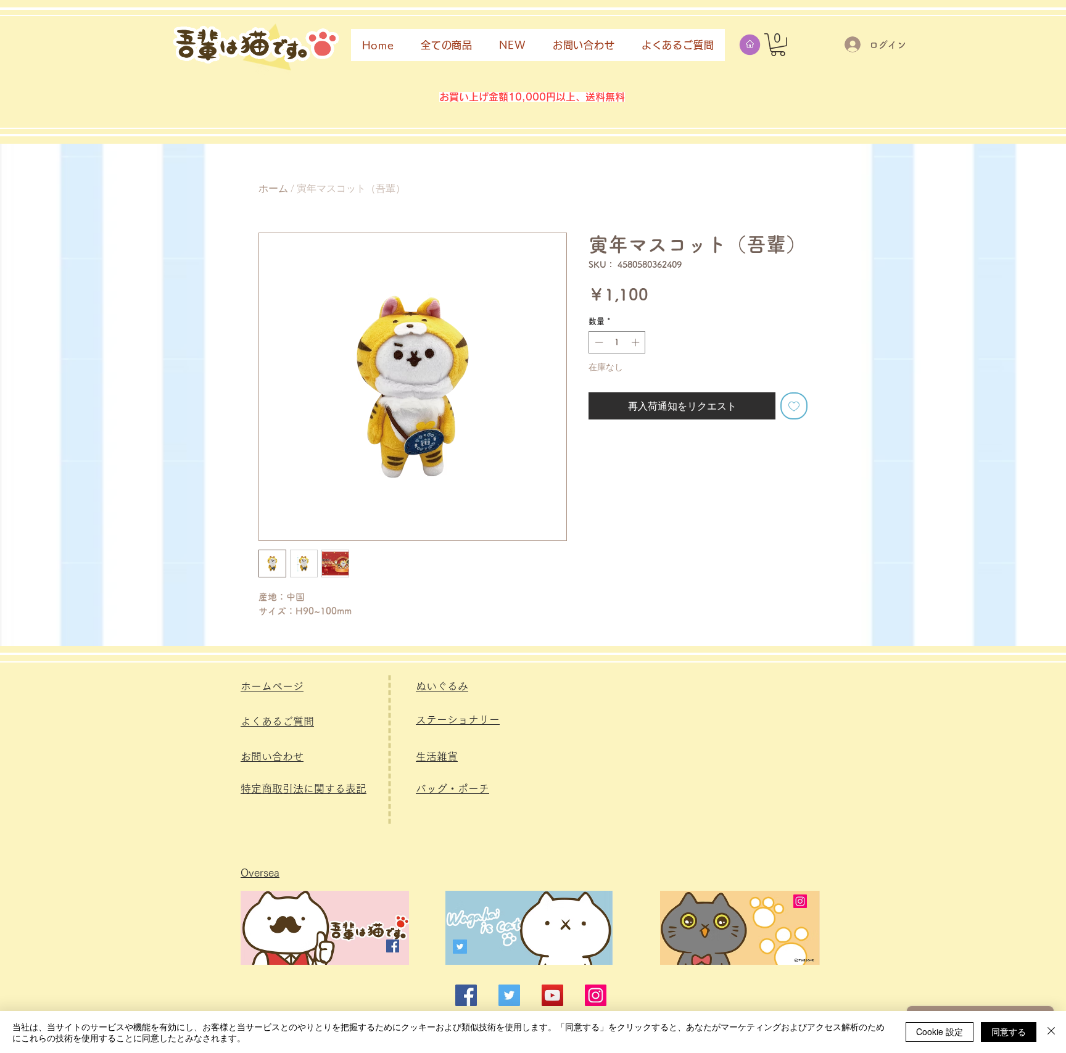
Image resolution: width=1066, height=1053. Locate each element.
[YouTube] (552, 995)
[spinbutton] (617, 342)
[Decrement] (597, 342)
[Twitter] (460, 946)
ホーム (273, 187)
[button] (777, 44)
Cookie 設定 (939, 1031)
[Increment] (636, 342)
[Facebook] (392, 945)
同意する (1008, 1031)
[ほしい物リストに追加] (794, 405)
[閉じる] (1051, 1032)
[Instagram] (800, 901)
